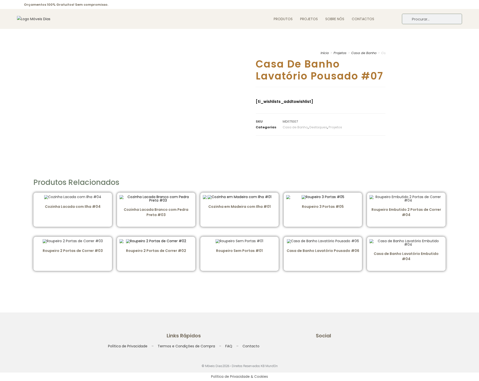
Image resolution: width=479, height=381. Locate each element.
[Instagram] (449, 4)
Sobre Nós (334, 18)
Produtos (283, 18)
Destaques (318, 127)
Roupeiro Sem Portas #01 (239, 250)
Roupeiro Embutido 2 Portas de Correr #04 (406, 212)
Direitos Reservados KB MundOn (255, 366)
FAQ (228, 346)
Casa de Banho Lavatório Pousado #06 (323, 250)
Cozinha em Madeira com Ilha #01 (239, 206)
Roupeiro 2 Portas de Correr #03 (73, 250)
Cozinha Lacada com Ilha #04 (73, 206)
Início (325, 53)
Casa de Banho (363, 53)
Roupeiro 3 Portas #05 (323, 206)
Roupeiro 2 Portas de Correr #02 (156, 250)
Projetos (309, 18)
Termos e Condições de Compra (186, 346)
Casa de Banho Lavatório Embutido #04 (406, 256)
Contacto (250, 346)
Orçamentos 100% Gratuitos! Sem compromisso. (66, 4)
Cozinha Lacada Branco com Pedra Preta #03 (156, 212)
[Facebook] (438, 4)
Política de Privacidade (127, 346)
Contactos (363, 18)
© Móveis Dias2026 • (217, 366)
